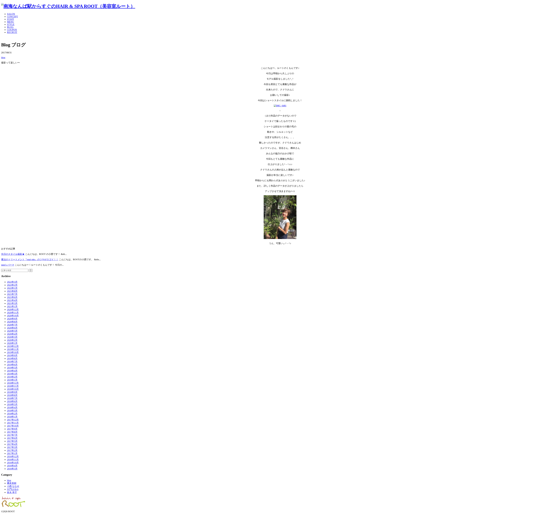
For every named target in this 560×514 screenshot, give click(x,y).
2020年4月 (12, 334)
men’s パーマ (7, 265)
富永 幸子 (12, 492)
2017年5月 (12, 441)
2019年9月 (12, 355)
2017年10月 (13, 426)
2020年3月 (12, 337)
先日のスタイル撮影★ (12, 254)
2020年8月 (12, 322)
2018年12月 (13, 383)
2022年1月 (12, 288)
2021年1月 (12, 306)
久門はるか (13, 489)
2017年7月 (12, 435)
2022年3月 (12, 282)
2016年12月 (13, 456)
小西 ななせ (13, 486)
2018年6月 (12, 401)
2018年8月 (12, 395)
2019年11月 (13, 349)
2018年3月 (12, 410)
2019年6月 (12, 364)
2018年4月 (12, 407)
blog (3, 57)
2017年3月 (12, 447)
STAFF (10, 19)
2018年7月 (12, 398)
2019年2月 (12, 377)
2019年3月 (12, 374)
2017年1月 (12, 453)
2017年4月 (12, 444)
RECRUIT (12, 32)
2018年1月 (12, 416)
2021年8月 (12, 291)
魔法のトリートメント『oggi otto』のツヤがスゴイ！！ (29, 259)
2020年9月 (12, 318)
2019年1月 (12, 380)
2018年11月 (13, 386)
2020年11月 (13, 312)
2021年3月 (12, 303)
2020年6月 (12, 328)
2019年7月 (12, 361)
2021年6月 (12, 297)
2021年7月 (12, 294)
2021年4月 (12, 300)
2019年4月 (12, 370)
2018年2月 (12, 413)
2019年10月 (13, 352)
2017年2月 (12, 450)
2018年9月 (12, 392)
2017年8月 (12, 432)
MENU (10, 22)
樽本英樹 (11, 483)
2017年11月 (13, 423)
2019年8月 (12, 358)
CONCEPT (12, 16)
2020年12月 (13, 309)
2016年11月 (13, 459)
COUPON (12, 29)
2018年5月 (12, 404)
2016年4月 (12, 465)
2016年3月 (12, 468)
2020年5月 (12, 331)
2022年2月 (12, 285)
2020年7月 (12, 325)
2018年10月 (13, 389)
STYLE (10, 24)
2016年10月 (13, 462)
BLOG (10, 27)
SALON (11, 14)
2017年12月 (13, 419)
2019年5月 (12, 367)
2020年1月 (12, 343)
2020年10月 (13, 315)
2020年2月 (12, 340)
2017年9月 (12, 429)
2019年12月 (13, 346)
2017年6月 (12, 438)
